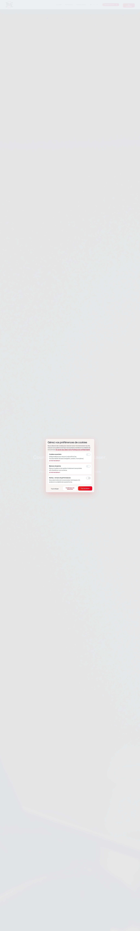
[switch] (88, 454)
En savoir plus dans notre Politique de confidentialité (73, 449)
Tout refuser (55, 489)
